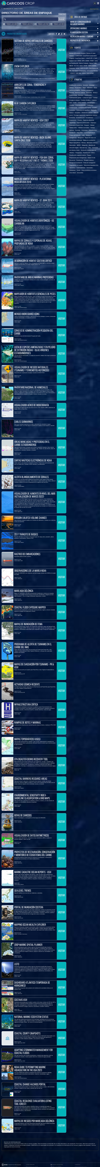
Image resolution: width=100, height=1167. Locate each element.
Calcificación (88, 95)
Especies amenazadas (83, 122)
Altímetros (89, 87)
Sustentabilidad (80, 167)
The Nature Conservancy (22, 114)
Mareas (83, 142)
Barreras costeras (80, 92)
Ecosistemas (89, 117)
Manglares (81, 137)
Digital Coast (41, 78)
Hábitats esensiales (83, 127)
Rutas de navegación (89, 162)
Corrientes (72, 110)
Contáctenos (77, 1164)
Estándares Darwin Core (76, 125)
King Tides (80, 132)
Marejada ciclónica (92, 142)
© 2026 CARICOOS (30, 1164)
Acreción (85, 85)
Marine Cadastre (20, 268)
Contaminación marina (84, 107)
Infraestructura (93, 130)
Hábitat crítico (73, 127)
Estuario (86, 125)
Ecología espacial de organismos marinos (85, 115)
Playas (89, 155)
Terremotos (89, 167)
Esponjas (93, 122)
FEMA (18, 633)
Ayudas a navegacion (87, 90)
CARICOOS (19, 60)
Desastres (77, 112)
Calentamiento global (75, 97)
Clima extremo (82, 102)
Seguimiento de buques (76, 165)
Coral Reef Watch (34, 97)
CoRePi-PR (89, 58)
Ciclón (75, 102)
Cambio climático (85, 100)
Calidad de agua (87, 97)
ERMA (18, 398)
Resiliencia (79, 160)
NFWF (18, 1114)
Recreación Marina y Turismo (81, 36)
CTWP (18, 656)
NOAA (45, 78)
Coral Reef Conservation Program (23, 97)
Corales (94, 107)
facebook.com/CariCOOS (57, 1164)
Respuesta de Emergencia (80, 41)
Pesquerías (78, 152)
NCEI (18, 254)
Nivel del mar (83, 147)
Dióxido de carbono (87, 112)
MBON (71, 65)
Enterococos (72, 120)
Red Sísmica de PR (21, 673)
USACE (18, 525)
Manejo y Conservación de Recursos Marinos (80, 23)
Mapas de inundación (89, 140)
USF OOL (24, 60)
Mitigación (85, 145)
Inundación (72, 132)
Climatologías (91, 102)
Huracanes (84, 130)
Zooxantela (80, 172)
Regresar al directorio (13, 8)
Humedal (77, 130)
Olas (89, 147)
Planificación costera (89, 152)
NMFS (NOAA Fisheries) (22, 307)
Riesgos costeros (89, 160)
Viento (78, 170)
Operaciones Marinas (78, 28)
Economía (72, 117)
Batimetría (89, 92)
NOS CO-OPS (20, 897)
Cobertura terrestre (80, 105)
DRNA (39, 97)
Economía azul (80, 117)
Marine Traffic (20, 560)
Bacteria (71, 92)
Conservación (73, 107)
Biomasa (80, 95)
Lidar (83, 135)
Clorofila (71, 105)
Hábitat (92, 125)
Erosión (80, 120)
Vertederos (72, 170)
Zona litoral (72, 172)
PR (18, 58)
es (94, 3)
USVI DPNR (43, 97)
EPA (18, 770)
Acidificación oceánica (75, 85)
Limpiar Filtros (62, 14)
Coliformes (90, 105)
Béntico (95, 92)
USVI (20, 58)
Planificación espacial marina (77, 155)
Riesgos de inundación (75, 162)
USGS (18, 1092)
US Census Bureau (51, 78)
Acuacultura (78, 87)
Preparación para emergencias (77, 157)
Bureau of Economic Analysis (22, 78)
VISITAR (61, 50)
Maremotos (72, 145)
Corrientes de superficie (83, 110)
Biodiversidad (73, 95)
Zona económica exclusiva (88, 170)
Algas (84, 87)
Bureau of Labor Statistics (34, 78)
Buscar (61, 19)
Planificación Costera (79, 32)
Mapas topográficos (74, 142)
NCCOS (19, 131)
